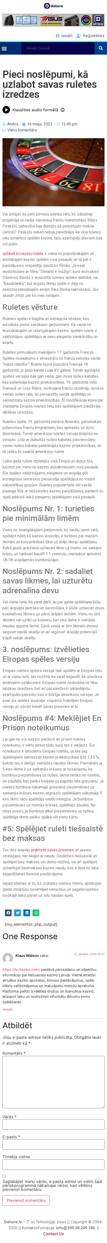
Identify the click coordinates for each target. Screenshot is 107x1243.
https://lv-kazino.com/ (21, 969)
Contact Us (53, 1234)
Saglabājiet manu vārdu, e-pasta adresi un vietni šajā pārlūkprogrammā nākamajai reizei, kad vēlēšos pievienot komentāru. (52, 1185)
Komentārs (14, 1053)
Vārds (9, 1117)
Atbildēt (7, 1009)
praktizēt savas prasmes (52, 850)
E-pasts (11, 1137)
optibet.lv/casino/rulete (23, 253)
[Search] (101, 48)
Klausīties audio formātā (35, 109)
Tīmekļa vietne (16, 1157)
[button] (4, 48)
